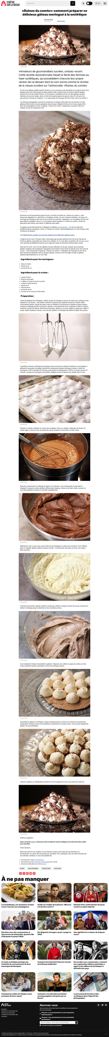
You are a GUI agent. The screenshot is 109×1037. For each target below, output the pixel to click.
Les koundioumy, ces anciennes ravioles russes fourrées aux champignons (17, 906)
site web (43, 864)
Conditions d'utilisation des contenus (9, 1015)
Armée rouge (83, 241)
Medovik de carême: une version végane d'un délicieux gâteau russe (49, 235)
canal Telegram (39, 860)
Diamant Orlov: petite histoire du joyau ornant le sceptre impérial (89, 906)
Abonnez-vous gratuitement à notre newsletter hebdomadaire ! (57, 1013)
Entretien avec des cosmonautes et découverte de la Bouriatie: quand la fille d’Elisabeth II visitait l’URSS (17, 934)
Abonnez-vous (49, 1005)
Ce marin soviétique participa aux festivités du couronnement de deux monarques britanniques (16, 964)
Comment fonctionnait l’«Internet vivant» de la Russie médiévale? (54, 963)
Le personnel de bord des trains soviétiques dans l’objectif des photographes (86, 996)
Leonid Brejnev (63, 227)
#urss (22, 868)
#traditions (46, 868)
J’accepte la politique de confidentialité (52, 1025)
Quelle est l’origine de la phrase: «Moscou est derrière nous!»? (54, 906)
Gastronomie (61, 21)
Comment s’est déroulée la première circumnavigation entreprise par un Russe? (52, 996)
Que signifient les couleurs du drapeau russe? (89, 933)
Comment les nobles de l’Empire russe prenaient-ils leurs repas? (16, 995)
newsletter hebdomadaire (42, 862)
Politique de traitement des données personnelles (9, 1012)
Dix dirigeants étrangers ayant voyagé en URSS (54, 933)
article (33, 842)
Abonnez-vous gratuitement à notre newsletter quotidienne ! (57, 1018)
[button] (69, 2)
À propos (4, 1009)
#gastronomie (33, 868)
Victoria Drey (48, 20)
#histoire (57, 868)
